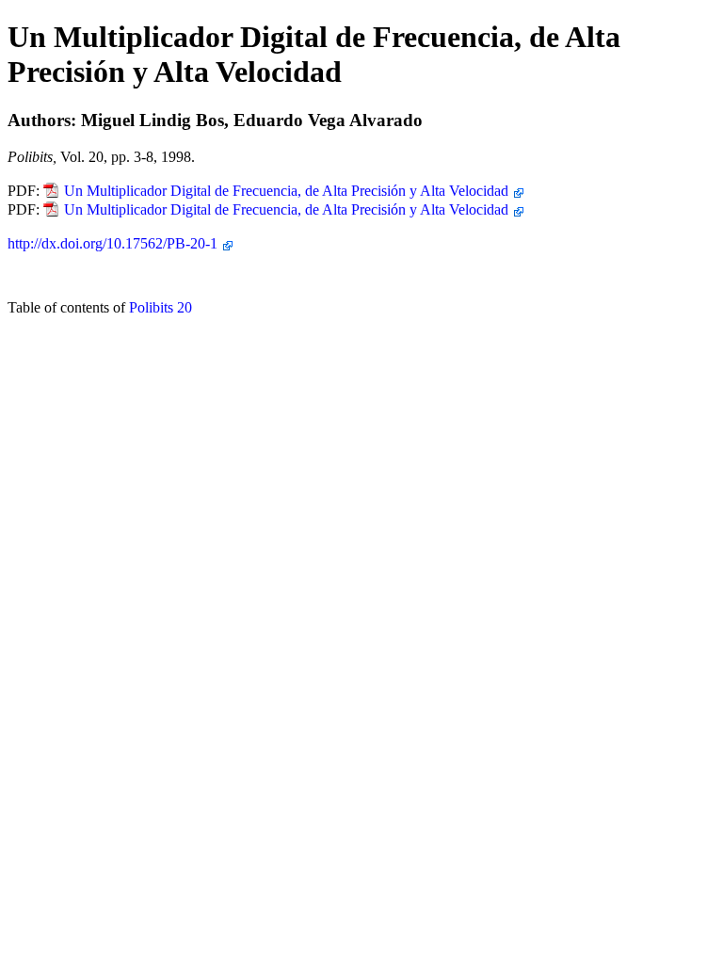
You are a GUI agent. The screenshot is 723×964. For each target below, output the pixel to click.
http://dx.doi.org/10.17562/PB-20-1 (112, 243)
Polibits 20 (160, 307)
